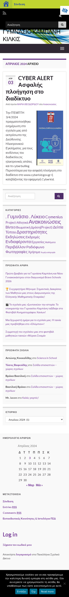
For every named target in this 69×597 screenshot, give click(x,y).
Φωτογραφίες (17, 251)
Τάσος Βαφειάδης (16, 364)
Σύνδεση (19, 4)
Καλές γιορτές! (30, 397)
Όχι (33, 591)
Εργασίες (38, 242)
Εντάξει (21, 591)
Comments (12, 512)
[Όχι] (64, 583)
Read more (47, 591)
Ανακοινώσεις (49, 104)
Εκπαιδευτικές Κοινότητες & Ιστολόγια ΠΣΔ (29, 518)
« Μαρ (30, 485)
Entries (10, 507)
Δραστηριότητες (32, 231)
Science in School (47, 357)
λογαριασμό (23, 554)
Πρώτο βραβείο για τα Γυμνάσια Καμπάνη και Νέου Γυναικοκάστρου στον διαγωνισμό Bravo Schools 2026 (34, 277)
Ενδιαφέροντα (18, 241)
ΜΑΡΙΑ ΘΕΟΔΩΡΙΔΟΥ (28, 104)
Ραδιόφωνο (35, 247)
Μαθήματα (50, 242)
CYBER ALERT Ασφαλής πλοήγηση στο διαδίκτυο (29, 88)
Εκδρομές (33, 237)
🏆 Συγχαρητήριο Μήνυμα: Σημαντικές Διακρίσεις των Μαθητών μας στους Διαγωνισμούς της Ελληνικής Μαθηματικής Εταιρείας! (33, 292)
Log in (10, 534)
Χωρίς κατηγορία (48, 252)
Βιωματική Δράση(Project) (34, 227)
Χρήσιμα (34, 252)
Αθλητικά (22, 222)
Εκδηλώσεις (15, 237)
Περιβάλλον (16, 247)
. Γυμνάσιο (17, 216)
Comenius (54, 216)
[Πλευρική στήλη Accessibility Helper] (64, 10)
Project (11, 222)
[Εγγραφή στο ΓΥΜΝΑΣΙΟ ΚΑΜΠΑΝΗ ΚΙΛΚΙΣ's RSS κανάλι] (4, 12)
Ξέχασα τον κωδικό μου (17, 544)
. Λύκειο (37, 216)
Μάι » (39, 485)
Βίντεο (11, 227)
